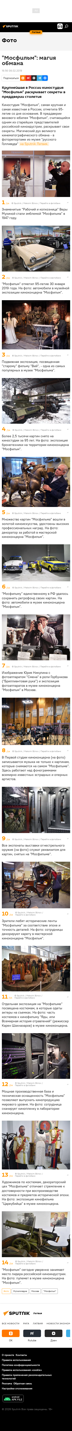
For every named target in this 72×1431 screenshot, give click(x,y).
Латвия (38, 1323)
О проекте (8, 1355)
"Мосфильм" (49, 1291)
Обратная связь (22, 1383)
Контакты (21, 1355)
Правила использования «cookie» (22, 1370)
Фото (6, 1291)
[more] (67, 202)
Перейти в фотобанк (50, 203)
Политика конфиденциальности (21, 1365)
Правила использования (16, 1360)
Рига (26, 1323)
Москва (35, 1291)
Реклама (7, 1383)
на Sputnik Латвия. (34, 144)
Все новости (10, 1323)
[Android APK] (13, 1399)
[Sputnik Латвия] (11, 27)
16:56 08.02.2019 (12, 70)
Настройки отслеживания (17, 1388)
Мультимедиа (20, 1291)
